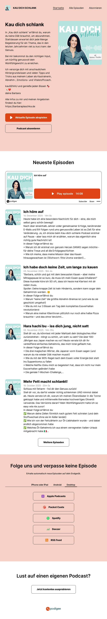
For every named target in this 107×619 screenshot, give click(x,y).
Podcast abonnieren (28, 128)
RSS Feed (56, 540)
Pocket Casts (56, 507)
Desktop (71, 484)
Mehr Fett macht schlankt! (45, 381)
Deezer (56, 529)
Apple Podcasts (56, 496)
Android (57, 484)
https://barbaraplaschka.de (20, 106)
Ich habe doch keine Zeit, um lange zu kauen (60, 267)
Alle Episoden (76, 8)
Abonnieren (95, 8)
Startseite (58, 8)
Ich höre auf (33, 212)
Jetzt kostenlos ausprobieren (53, 589)
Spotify (56, 518)
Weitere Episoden (53, 442)
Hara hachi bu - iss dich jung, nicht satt (56, 326)
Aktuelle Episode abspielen (31, 117)
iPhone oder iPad (39, 484)
